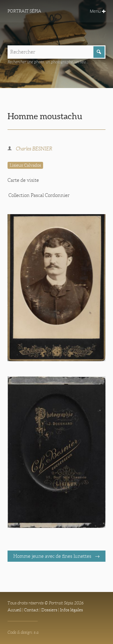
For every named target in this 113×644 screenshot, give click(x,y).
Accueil (14, 609)
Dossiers (49, 609)
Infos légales (71, 609)
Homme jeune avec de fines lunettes (53, 556)
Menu (96, 11)
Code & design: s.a (23, 632)
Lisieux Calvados (25, 165)
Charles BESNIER (34, 148)
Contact (31, 609)
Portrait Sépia (24, 10)
